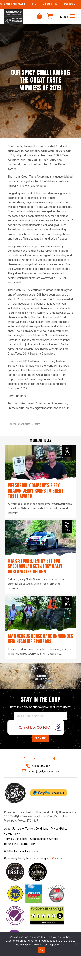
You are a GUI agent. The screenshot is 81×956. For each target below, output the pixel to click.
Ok (41, 950)
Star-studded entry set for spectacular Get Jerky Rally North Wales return (35, 566)
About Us (9, 828)
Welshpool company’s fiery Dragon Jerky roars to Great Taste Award (35, 491)
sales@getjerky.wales (43, 771)
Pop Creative (54, 858)
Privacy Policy (59, 828)
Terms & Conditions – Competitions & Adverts (31, 838)
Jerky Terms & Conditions (33, 828)
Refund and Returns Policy (20, 844)
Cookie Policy (12, 833)
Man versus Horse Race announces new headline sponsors (40, 639)
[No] (76, 944)
